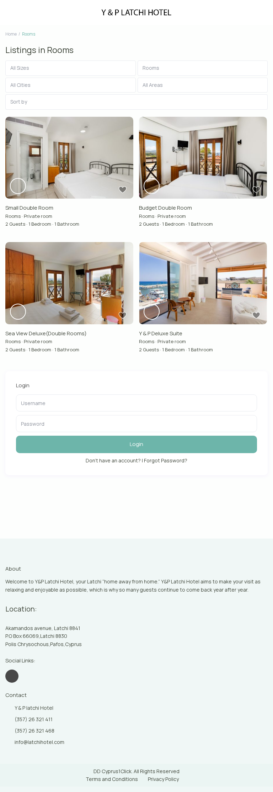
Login (136, 444)
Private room (38, 216)
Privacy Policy (163, 779)
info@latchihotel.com (39, 742)
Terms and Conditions (112, 779)
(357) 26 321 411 (34, 719)
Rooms (13, 216)
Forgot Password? (165, 460)
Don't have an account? (113, 460)
